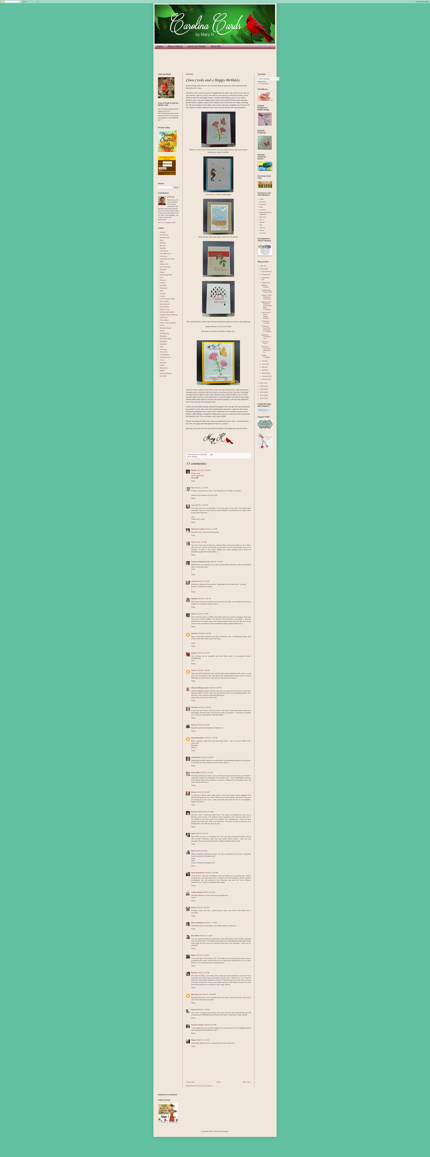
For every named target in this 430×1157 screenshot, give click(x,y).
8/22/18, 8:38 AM (203, 792)
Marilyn (194, 470)
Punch (162, 325)
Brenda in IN (196, 812)
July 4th (162, 293)
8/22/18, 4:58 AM (211, 738)
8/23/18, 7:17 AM (211, 923)
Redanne (194, 598)
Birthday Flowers (265, 286)
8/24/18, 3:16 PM (203, 973)
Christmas (163, 256)
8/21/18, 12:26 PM (201, 505)
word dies (163, 376)
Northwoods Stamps (167, 312)
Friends (162, 283)
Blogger (225, 1131)
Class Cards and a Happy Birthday (265, 315)
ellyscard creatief (197, 529)
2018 (262, 269)
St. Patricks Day (165, 339)
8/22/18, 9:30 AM (202, 833)
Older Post (246, 1082)
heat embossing (165, 373)
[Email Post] (211, 454)
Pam (193, 851)
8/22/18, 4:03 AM (203, 725)
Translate (265, 84)
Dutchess (263, 204)
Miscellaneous (165, 304)
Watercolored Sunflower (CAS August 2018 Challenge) (266, 305)
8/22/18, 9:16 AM (207, 812)
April (264, 370)
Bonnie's (194, 88)
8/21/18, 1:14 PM (200, 542)
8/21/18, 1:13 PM (211, 529)
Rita (261, 225)
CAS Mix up (164, 251)
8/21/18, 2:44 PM (203, 581)
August (264, 282)
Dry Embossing (165, 267)
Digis (161, 261)
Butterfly (163, 248)
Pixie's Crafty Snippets (168, 323)
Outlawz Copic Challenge (169, 315)
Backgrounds (164, 237)
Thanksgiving (164, 355)
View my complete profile (167, 222)
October (265, 274)
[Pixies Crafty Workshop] (265, 125)
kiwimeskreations (198, 738)
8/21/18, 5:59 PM (215, 688)
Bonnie (194, 792)
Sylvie (262, 230)
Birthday (194, 457)
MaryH (172, 197)
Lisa (193, 505)
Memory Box (164, 301)
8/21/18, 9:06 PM (205, 707)
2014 (262, 392)
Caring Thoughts (265, 356)
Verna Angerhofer (197, 873)
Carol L (194, 670)
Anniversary (164, 235)
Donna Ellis (195, 772)
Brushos (163, 245)
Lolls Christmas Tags (167, 299)
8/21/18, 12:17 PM (201, 488)
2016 (262, 386)
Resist (162, 331)
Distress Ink (164, 264)
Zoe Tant (263, 233)
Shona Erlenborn (197, 923)
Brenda (194, 973)
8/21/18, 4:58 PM (203, 670)
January (265, 379)
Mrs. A (262, 220)
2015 (262, 389)
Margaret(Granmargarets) (266, 213)
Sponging (163, 336)
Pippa (193, 1040)
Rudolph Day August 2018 (266, 291)
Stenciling (163, 341)
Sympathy (163, 344)
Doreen (194, 725)
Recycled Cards (165, 328)
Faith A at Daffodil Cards (200, 562)
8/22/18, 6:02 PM (209, 892)
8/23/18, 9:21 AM (206, 936)
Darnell (194, 1009)
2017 (262, 383)
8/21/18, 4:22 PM (205, 633)
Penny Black (164, 320)
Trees (162, 360)
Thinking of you (165, 357)
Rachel (262, 222)
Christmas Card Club (167, 259)
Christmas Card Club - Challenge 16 (266, 349)
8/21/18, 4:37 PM (204, 653)
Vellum (162, 365)
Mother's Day (164, 309)
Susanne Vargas (197, 1025)
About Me (215, 46)
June (264, 364)
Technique (163, 349)
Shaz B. (262, 228)
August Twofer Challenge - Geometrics (266, 297)
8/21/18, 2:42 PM (217, 562)
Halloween (163, 288)
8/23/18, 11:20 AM (202, 955)
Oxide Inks (163, 317)
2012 (262, 398)
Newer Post (190, 1082)
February (265, 376)
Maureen (263, 217)
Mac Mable (195, 936)
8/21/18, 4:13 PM (202, 614)
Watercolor (164, 368)
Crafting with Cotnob (205, 586)
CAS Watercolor (165, 253)
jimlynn (194, 653)
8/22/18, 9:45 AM (201, 851)
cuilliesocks (195, 757)
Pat (192, 542)
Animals (163, 232)
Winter (162, 370)
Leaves (162, 296)
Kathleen (194, 633)
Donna (193, 907)
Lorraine (263, 210)
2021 (262, 266)
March (264, 373)
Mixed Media (164, 307)
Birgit (193, 955)
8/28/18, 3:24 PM (203, 1009)
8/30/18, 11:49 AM (202, 1040)
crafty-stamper (196, 892)
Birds (161, 240)
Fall (161, 277)
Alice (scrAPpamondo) (199, 688)
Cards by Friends (196, 46)
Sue (192, 488)
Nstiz (193, 833)
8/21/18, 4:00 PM (205, 598)
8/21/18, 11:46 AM (204, 470)
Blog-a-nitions (175, 46)
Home (160, 46)
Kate (261, 207)
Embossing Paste (166, 275)
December (266, 271)
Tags (161, 347)
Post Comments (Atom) (204, 1086)
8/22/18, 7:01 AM (207, 772)
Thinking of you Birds (265, 322)
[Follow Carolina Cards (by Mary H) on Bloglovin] (264, 411)
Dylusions (163, 269)
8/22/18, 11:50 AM (211, 873)
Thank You (164, 352)
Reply (193, 481)
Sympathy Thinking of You (266, 337)
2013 (262, 395)
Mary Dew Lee (196, 994)
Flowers (163, 280)
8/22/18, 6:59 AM (207, 757)
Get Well (163, 285)
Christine (194, 707)
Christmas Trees (265, 342)
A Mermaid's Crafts (198, 519)
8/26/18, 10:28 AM (209, 994)
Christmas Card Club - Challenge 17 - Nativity (266, 329)
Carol (261, 199)
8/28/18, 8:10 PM (210, 1025)
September (266, 278)
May (263, 367)
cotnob (194, 581)
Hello (161, 291)
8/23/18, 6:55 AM (203, 907)
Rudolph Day (164, 333)
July (263, 361)
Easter (162, 272)
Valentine (163, 363)
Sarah (193, 614)
